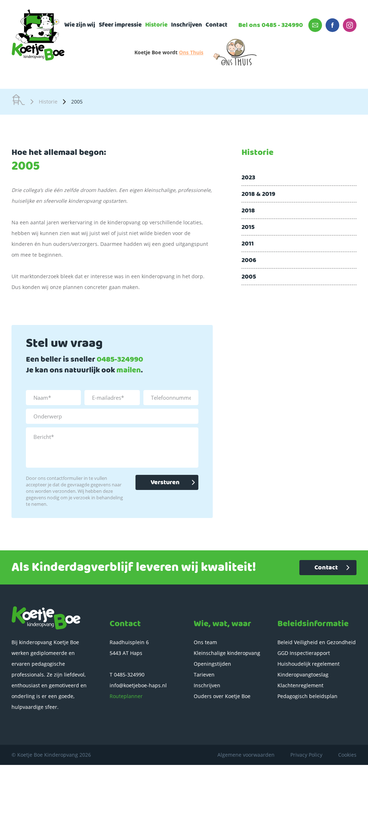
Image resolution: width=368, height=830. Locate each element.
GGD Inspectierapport (303, 653)
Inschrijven (186, 25)
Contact (216, 25)
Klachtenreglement (300, 685)
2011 (248, 244)
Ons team (205, 642)
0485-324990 (120, 359)
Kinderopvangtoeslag (302, 674)
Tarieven (204, 674)
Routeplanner (126, 696)
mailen (128, 370)
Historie (156, 25)
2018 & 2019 (258, 194)
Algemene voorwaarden (246, 754)
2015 (248, 227)
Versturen (165, 482)
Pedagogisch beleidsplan (307, 696)
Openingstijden (212, 663)
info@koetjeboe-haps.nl (138, 685)
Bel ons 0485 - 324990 (270, 25)
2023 (248, 178)
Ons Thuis (191, 52)
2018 (248, 211)
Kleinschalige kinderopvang (227, 653)
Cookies (347, 754)
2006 (249, 260)
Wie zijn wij (79, 25)
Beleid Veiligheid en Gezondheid (316, 642)
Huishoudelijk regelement (308, 663)
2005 (249, 277)
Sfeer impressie (120, 25)
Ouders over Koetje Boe (222, 696)
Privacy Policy (306, 754)
